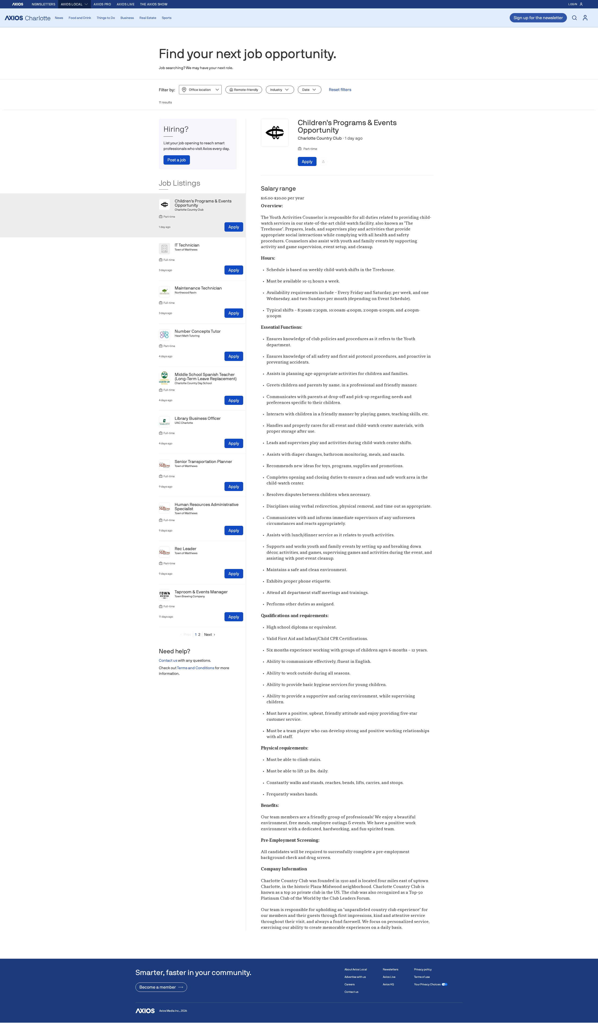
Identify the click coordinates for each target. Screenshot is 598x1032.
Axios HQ (388, 984)
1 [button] (195, 634)
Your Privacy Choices (427, 984)
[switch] (243, 89)
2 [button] (199, 634)
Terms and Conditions (195, 668)
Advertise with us (355, 976)
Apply (233, 226)
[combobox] (74, 4)
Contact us (168, 660)
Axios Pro (102, 4)
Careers (350, 984)
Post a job (176, 159)
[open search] (574, 18)
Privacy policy (423, 969)
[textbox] (347, 567)
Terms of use (422, 976)
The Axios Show (153, 4)
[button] (184, 634)
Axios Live (126, 4)
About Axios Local (356, 969)
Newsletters (43, 4)
